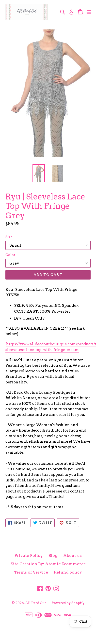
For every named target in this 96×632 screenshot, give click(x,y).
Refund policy (68, 572)
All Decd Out (35, 603)
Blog (52, 555)
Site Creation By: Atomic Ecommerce (48, 564)
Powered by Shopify (68, 603)
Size (9, 237)
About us (72, 555)
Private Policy (29, 555)
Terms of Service (31, 572)
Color (10, 255)
